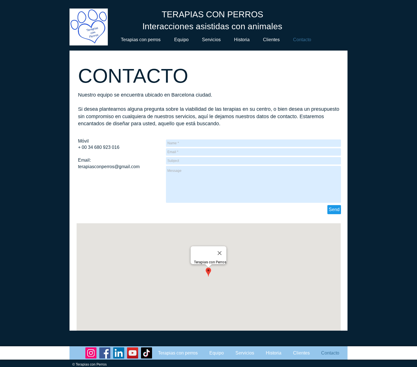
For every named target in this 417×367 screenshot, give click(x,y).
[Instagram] (90, 352)
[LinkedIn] (118, 352)
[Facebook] (104, 352)
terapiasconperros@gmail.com (109, 166)
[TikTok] (146, 352)
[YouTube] (132, 352)
